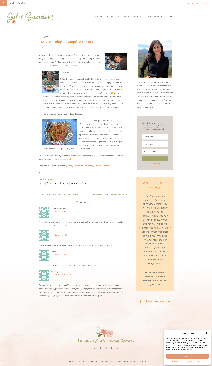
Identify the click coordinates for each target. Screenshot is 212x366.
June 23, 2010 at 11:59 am (61, 275)
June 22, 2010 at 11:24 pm (61, 255)
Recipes (42, 47)
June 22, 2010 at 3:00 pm (60, 211)
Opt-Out (143, 361)
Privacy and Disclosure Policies (195, 361)
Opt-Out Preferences (175, 361)
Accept (187, 356)
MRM (125, 361)
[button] (207, 333)
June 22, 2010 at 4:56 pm (60, 235)
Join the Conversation (155, 301)
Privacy (133, 361)
